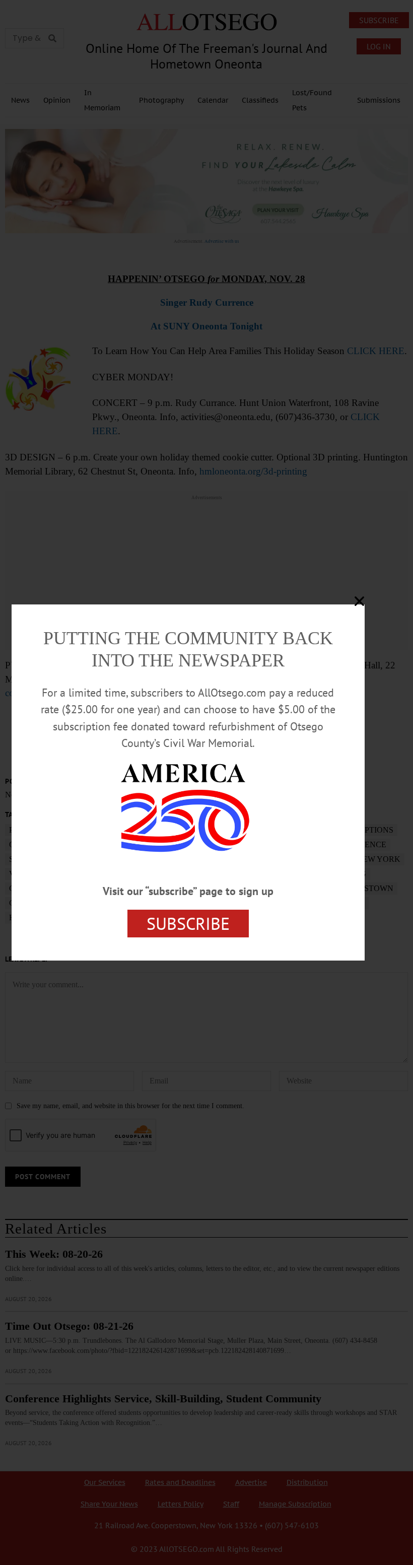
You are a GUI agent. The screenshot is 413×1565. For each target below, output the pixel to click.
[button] (359, 601)
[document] (206, 782)
